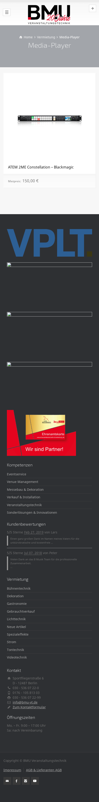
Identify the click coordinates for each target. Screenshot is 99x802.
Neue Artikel (16, 627)
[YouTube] (35, 781)
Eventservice (16, 474)
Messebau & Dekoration (25, 489)
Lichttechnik (16, 619)
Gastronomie (17, 603)
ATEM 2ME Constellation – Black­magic (41, 167)
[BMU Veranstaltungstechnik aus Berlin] (49, 12)
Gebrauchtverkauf (21, 611)
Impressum (12, 770)
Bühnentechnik (18, 588)
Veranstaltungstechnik (24, 505)
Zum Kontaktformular (29, 707)
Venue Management (22, 482)
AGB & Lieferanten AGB (44, 770)
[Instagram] (26, 781)
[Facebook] (16, 781)
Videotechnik (17, 657)
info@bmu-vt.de (25, 702)
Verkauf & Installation (23, 497)
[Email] (7, 781)
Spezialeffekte (18, 634)
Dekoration (15, 596)
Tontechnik (15, 650)
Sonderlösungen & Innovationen (32, 512)
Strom (11, 642)
